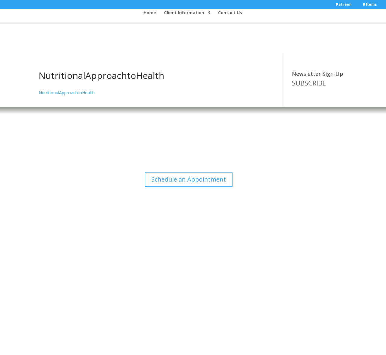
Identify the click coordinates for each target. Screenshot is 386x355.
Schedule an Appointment (188, 179)
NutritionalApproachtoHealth (67, 92)
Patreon (344, 5)
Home (150, 13)
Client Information (184, 13)
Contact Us (230, 13)
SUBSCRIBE (309, 82)
